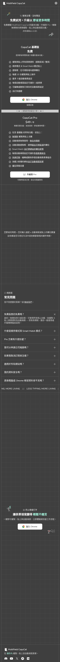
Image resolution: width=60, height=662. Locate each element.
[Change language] (56, 3)
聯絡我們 (28, 302)
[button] (30, 314)
